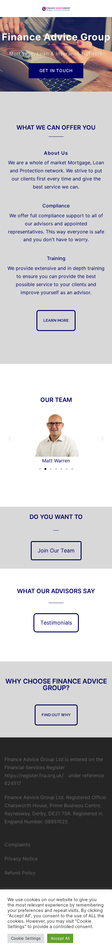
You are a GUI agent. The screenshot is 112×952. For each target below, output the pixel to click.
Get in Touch (56, 70)
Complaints (17, 845)
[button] (9, 438)
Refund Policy (20, 873)
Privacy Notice (21, 859)
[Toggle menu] (105, 8)
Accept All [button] (60, 938)
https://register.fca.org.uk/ (34, 775)
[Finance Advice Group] (56, 8)
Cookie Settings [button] (26, 938)
